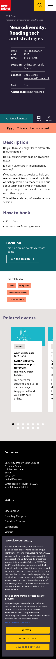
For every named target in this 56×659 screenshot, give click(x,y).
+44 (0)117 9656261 (29, 483)
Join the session (20, 259)
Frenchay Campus (15, 516)
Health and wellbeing (18, 292)
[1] (13, 424)
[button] (39, 118)
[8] (18, 428)
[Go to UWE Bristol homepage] (7, 16)
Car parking (11, 526)
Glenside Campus (15, 521)
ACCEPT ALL (28, 630)
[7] (43, 424)
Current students (16, 299)
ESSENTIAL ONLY (27, 638)
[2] (18, 424)
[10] (28, 428)
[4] (28, 424)
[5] (33, 424)
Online (11, 285)
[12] (38, 428)
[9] (23, 428)
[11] (33, 428)
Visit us (9, 532)
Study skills (24, 285)
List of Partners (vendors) (17, 622)
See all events (18, 118)
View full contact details (17, 487)
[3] (23, 424)
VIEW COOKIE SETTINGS (28, 646)
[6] (38, 424)
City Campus (12, 511)
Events (13, 16)
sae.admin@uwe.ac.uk (34, 78)
